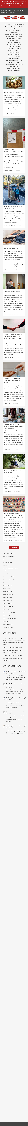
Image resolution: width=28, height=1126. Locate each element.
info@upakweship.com (19, 1)
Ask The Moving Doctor (8, 556)
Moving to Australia (7, 588)
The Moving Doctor (11, 671)
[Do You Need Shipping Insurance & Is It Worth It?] (14, 82)
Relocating (5, 621)
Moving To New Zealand (9, 612)
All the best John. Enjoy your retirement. (12, 647)
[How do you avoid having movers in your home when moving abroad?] (14, 415)
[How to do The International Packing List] (14, 133)
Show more (14, 547)
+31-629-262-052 (12, 3)
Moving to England (7, 597)
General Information (7, 562)
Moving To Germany (8, 606)
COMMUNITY (12, 12)
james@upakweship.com (7, 5)
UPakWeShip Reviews (8, 627)
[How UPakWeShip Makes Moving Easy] (14, 281)
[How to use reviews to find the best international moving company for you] (14, 326)
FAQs (14, 10)
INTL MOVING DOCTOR (6, 10)
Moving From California (8, 577)
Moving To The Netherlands (9, 618)
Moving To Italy (6, 609)
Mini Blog (5, 571)
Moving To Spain (7, 615)
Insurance (5, 565)
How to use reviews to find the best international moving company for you (13, 336)
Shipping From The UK (8, 624)
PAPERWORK (20, 10)
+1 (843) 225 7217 (8, 1)
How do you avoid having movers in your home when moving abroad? (13, 426)
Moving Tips (6, 582)
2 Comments (17, 491)
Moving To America (7, 585)
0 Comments (15, 113)
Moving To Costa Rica (8, 594)
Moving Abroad (6, 574)
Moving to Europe (7, 600)
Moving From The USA (8, 579)
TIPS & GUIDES (4, 12)
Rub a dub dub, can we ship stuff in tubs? (13, 655)
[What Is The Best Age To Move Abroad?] (14, 461)
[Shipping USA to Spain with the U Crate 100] (14, 190)
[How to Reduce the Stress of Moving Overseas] (14, 237)
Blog (4, 559)
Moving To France (7, 603)
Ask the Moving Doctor (21, 712)
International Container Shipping (10, 568)
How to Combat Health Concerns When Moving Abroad (12, 380)
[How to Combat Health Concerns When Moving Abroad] (14, 369)
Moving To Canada (7, 591)
